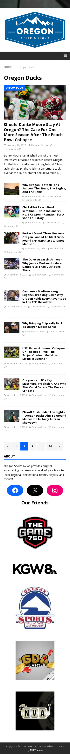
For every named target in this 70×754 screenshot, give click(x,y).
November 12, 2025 (17, 427)
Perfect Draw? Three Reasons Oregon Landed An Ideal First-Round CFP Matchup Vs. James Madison (43, 238)
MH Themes (36, 750)
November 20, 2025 (17, 363)
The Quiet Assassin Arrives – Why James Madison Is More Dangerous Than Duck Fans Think (42, 265)
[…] (59, 173)
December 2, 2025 (34, 331)
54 (50, 446)
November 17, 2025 (17, 395)
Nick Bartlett (56, 248)
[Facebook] (15, 490)
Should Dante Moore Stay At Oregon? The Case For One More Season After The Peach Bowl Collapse (33, 132)
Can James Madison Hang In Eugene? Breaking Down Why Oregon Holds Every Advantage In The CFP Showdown (44, 296)
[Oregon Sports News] (35, 49)
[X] (35, 490)
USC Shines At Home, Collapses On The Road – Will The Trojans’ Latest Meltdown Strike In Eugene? (44, 353)
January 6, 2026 (32, 196)
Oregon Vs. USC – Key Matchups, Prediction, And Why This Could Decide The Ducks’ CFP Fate (44, 385)
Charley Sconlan (54, 196)
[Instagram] (55, 490)
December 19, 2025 (35, 248)
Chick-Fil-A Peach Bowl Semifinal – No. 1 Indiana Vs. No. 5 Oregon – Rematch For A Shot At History (43, 212)
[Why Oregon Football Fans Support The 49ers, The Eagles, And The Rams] (11, 189)
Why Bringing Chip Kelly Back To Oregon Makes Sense (42, 325)
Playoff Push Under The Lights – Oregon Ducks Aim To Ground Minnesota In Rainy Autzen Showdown (44, 417)
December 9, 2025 (16, 306)
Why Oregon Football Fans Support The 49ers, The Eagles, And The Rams (44, 188)
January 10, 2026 (16, 145)
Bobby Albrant (39, 363)
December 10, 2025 (17, 274)
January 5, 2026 (32, 222)
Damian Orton (39, 145)
